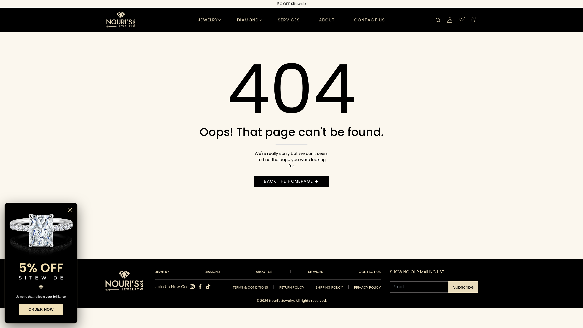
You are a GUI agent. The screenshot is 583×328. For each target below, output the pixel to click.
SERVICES (315, 271)
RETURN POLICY (291, 287)
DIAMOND (212, 271)
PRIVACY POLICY (367, 287)
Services (289, 20)
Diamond (248, 20)
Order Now (41, 309)
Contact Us (369, 20)
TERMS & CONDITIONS (250, 287)
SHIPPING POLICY (329, 287)
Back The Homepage (288, 181)
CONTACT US (370, 271)
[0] (461, 20)
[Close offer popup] (71, 210)
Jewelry (208, 20)
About (327, 20)
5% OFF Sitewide (291, 3)
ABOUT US (264, 271)
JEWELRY (162, 271)
